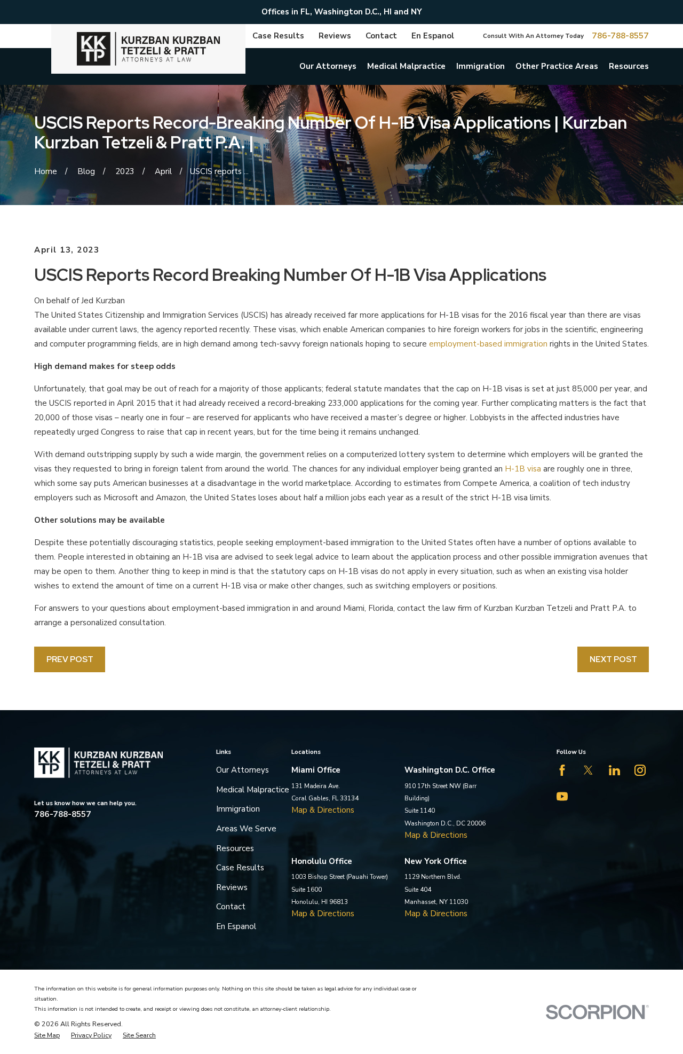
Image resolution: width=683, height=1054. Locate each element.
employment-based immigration (488, 344)
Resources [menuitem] (629, 66)
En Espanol (432, 35)
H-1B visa (523, 468)
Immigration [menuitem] (480, 66)
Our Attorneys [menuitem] (327, 66)
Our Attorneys (242, 770)
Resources (235, 848)
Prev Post (69, 659)
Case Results (278, 35)
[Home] (148, 49)
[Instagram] (640, 770)
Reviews (335, 35)
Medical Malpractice (252, 789)
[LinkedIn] (614, 770)
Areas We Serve (246, 828)
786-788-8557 (620, 36)
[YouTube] (562, 796)
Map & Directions (322, 810)
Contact (381, 35)
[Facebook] (562, 770)
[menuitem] (47, 1035)
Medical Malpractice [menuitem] (406, 66)
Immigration (238, 809)
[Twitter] (588, 770)
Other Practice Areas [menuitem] (556, 66)
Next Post (613, 659)
